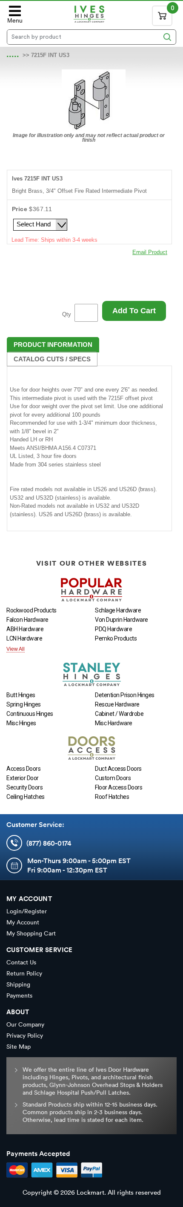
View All (15, 649)
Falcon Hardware (27, 619)
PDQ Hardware (113, 629)
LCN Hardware (24, 638)
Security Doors (24, 787)
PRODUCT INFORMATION (53, 344)
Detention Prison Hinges (124, 695)
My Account (22, 922)
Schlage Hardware (118, 610)
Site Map (18, 1046)
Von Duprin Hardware (121, 619)
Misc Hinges (21, 723)
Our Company (25, 1024)
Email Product (149, 252)
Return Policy (24, 973)
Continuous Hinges (29, 713)
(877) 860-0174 (48, 843)
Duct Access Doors (118, 768)
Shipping (18, 984)
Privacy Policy (24, 1035)
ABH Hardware (24, 629)
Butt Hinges (20, 695)
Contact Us (21, 962)
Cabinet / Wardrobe (119, 713)
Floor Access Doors (118, 787)
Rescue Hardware (117, 704)
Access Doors (23, 768)
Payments (19, 995)
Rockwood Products (31, 610)
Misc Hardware (113, 723)
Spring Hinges (23, 704)
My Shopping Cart (31, 933)
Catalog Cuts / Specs (52, 359)
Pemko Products (116, 638)
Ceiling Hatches (25, 796)
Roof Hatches (112, 796)
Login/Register (26, 911)
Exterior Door (22, 778)
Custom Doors (113, 778)
